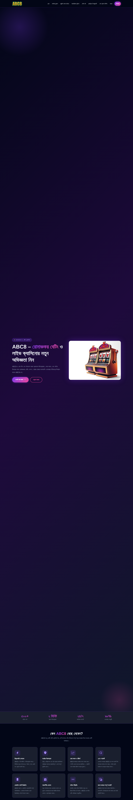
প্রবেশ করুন (36, 379)
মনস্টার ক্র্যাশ (55, 3)
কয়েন (111, 3)
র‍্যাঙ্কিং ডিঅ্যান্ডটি (92, 3)
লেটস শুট (84, 3)
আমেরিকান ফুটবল (75, 3)
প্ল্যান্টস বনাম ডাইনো (64, 3)
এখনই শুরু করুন (19, 379)
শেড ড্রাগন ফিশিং (103, 3)
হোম (48, 3)
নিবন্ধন (117, 3)
